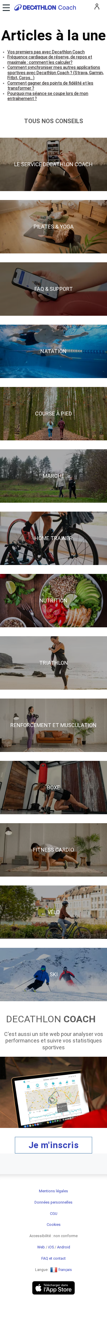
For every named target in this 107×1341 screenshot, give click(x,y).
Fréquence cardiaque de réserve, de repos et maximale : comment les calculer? (49, 60)
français (64, 1269)
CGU (53, 1213)
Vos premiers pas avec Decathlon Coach (46, 52)
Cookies (54, 1224)
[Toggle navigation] (5, 7)
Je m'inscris (53, 1145)
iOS (51, 1247)
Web (41, 1247)
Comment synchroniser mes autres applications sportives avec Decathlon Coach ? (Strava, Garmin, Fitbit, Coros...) (55, 72)
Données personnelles (53, 1202)
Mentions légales (53, 1191)
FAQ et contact (53, 1258)
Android (63, 1247)
